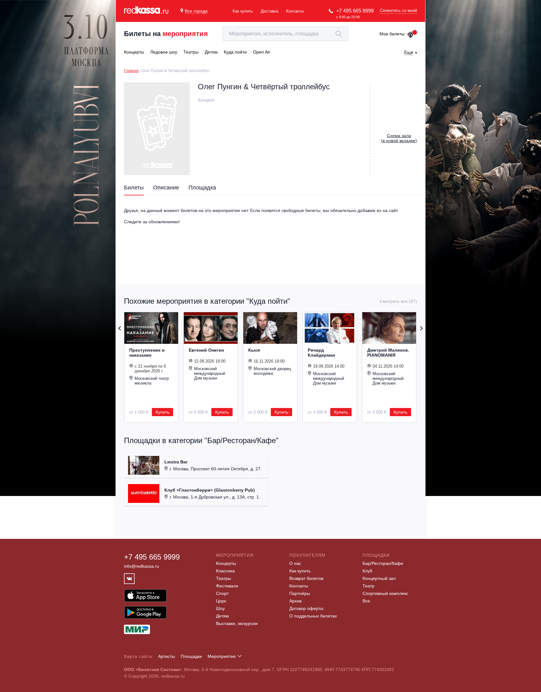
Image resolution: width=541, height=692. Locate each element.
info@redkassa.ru (141, 566)
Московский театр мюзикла (152, 380)
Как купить (243, 11)
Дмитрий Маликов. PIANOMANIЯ (388, 353)
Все (366, 600)
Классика (225, 570)
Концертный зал (379, 578)
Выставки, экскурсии (237, 623)
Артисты (166, 656)
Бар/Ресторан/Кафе (383, 563)
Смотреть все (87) (398, 301)
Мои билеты (391, 33)
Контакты (295, 11)
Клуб (367, 570)
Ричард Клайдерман (321, 353)
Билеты (134, 187)
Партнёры (299, 593)
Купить (162, 412)
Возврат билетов (306, 578)
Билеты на (166, 34)
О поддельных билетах (313, 615)
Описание (166, 187)
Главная (131, 71)
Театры (223, 578)
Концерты (226, 563)
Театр (368, 585)
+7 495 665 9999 (355, 10)
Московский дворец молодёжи (272, 371)
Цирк (221, 600)
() (399, 138)
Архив (295, 600)
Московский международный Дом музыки (209, 373)
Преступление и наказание (147, 353)
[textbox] (285, 34)
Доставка (269, 11)
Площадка (202, 187)
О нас (295, 563)
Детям (222, 615)
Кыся (254, 350)
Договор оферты (306, 608)
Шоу (220, 608)
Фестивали (227, 585)
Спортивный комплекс (385, 593)
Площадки (191, 656)
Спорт (222, 593)
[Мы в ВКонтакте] (129, 578)
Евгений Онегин (206, 350)
